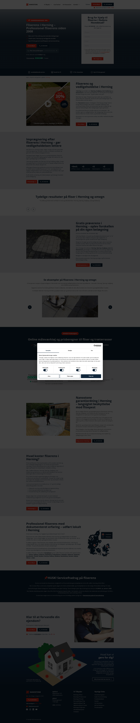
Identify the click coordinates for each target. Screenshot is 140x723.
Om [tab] (92, 350)
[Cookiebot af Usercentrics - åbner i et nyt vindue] (94, 346)
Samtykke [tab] (48, 350)
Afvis (49, 376)
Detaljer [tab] (70, 350)
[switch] (62, 370)
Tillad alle (91, 376)
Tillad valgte (70, 376)
